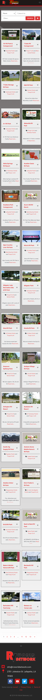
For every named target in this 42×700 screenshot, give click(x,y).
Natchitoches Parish (32, 212)
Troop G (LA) (31, 92)
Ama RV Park (7, 328)
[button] (39, 2)
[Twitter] (24, 681)
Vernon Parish (11, 297)
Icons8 (15, 687)
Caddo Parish (31, 456)
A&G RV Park (28, 85)
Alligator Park (28, 285)
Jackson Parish (31, 612)
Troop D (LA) (10, 131)
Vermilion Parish (31, 132)
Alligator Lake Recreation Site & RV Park (8, 287)
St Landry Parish (31, 250)
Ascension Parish (10, 529)
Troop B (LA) (10, 335)
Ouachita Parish (10, 51)
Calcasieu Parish (10, 129)
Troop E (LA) (10, 94)
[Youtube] (17, 681)
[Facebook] (10, 681)
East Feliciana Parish (12, 572)
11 (22, 637)
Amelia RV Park (29, 328)
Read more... (14, 61)
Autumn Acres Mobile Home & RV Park (29, 449)
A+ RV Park (7, 123)
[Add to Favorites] (17, 44)
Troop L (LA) (11, 173)
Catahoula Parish (10, 92)
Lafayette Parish (31, 170)
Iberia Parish (31, 531)
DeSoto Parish (31, 90)
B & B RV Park (7, 524)
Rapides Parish (10, 454)
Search (31, 18)
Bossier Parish (10, 612)
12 (26, 637)
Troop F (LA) (10, 53)
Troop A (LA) (10, 531)
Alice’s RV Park (29, 245)
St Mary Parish (31, 333)
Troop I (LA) (31, 130)
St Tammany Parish (11, 170)
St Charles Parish (10, 333)
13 (30, 637)
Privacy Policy (26, 687)
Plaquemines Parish (11, 490)
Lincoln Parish (31, 373)
